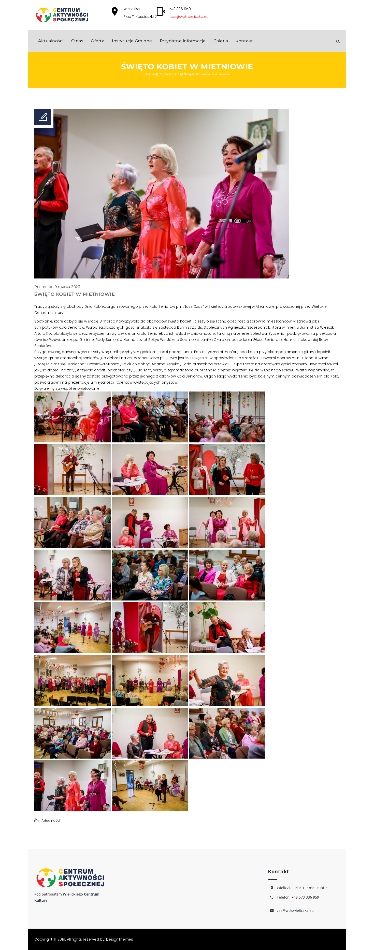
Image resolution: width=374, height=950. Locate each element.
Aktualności (51, 40)
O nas (77, 40)
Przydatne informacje (183, 40)
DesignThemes (119, 939)
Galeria (220, 40)
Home (149, 74)
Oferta (97, 40)
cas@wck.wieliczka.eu (189, 16)
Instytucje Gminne (132, 40)
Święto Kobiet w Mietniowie (206, 74)
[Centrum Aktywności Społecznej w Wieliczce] (62, 15)
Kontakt (244, 40)
